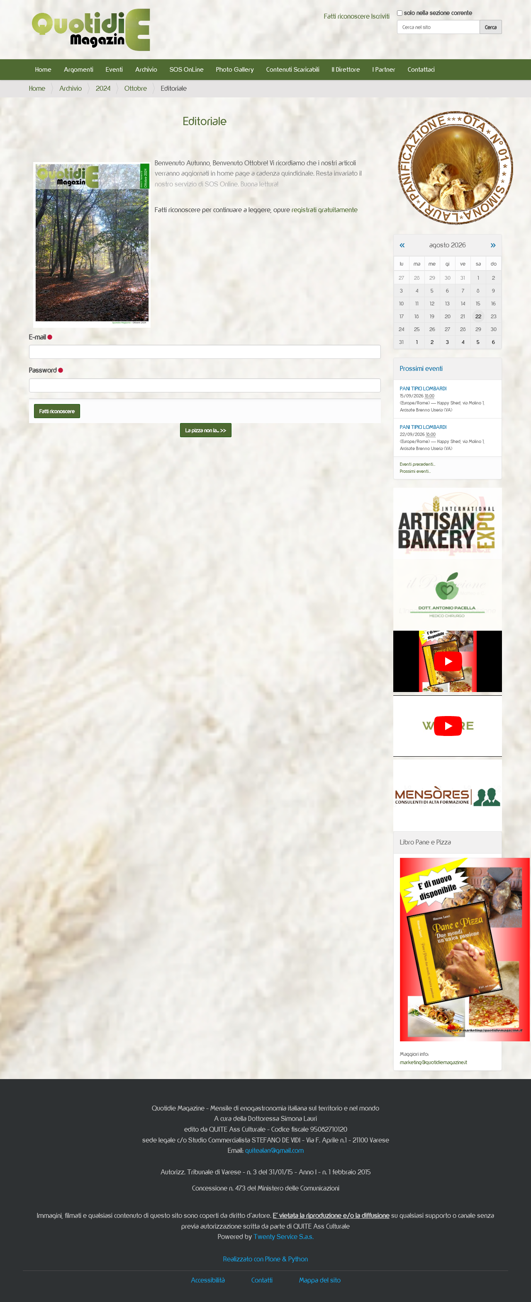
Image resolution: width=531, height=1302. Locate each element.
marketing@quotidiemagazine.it (433, 1062)
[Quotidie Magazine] (90, 29)
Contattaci (421, 69)
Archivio (146, 69)
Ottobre (135, 88)
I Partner (384, 69)
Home (43, 69)
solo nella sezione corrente (438, 12)
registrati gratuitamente (325, 210)
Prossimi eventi (421, 368)
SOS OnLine (187, 69)
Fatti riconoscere (347, 16)
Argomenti (78, 69)
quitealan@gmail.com (274, 1150)
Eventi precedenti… (418, 464)
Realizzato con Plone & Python (265, 1259)
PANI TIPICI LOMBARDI (423, 388)
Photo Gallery (235, 69)
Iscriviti (380, 16)
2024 (103, 88)
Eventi (114, 69)
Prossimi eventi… (415, 471)
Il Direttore (346, 69)
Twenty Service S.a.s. (283, 1236)
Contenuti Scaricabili (292, 69)
